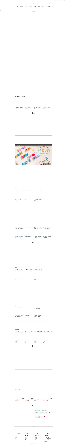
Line (19, 433)
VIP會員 (35, 439)
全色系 (34, 6)
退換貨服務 (36, 437)
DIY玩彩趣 (30, 6)
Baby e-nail (39, 6)
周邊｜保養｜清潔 (44, 6)
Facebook (29, 433)
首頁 (17, 6)
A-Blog (49, 6)
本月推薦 (21, 6)
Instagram (39, 433)
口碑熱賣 (26, 6)
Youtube (49, 433)
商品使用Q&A (36, 438)
